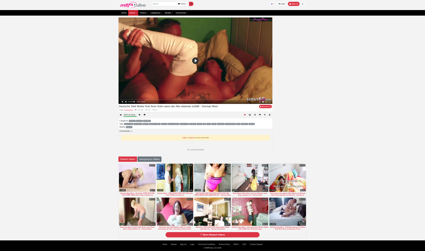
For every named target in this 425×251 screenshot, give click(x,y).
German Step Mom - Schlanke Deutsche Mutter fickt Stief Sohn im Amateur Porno (287, 228)
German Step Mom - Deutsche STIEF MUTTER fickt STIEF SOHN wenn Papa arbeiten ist (137, 194)
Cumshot (139, 121)
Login (282, 4)
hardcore (193, 124)
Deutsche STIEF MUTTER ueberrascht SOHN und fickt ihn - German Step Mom (212, 228)
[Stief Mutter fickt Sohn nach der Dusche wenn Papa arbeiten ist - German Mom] (250, 178)
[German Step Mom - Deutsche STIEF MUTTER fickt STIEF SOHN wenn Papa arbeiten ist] (137, 178)
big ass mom (129, 124)
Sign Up (294, 4)
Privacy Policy (224, 244)
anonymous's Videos (149, 159)
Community (181, 13)
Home (124, 13)
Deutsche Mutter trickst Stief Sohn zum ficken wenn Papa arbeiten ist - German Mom (137, 228)
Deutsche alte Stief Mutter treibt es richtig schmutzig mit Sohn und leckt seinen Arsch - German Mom (175, 229)
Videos (132, 13)
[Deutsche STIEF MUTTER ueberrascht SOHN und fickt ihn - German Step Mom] (212, 212)
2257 (244, 244)
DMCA (236, 244)
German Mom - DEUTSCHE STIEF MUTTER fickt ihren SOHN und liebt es (175, 194)
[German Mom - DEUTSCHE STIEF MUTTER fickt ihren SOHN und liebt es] (175, 178)
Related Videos (127, 159)
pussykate (220, 124)
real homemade (230, 124)
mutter (214, 124)
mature (199, 124)
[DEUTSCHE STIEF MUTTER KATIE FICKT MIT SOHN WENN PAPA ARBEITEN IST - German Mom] (212, 178)
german (163, 124)
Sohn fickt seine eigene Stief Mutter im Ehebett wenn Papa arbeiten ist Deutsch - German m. (287, 194)
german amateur (173, 124)
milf (204, 124)
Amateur (132, 121)
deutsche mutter (155, 124)
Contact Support (256, 244)
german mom (184, 124)
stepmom (244, 124)
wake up (251, 124)
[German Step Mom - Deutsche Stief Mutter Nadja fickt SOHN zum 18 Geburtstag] (250, 212)
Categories (156, 13)
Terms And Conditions (206, 244)
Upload (174, 244)
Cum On (129, 127)
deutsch (145, 124)
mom (208, 124)
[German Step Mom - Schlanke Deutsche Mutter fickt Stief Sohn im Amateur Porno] (287, 212)
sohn (238, 124)
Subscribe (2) (266, 106)
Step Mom (147, 121)
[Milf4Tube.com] (133, 5)
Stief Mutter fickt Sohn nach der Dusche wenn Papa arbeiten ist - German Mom (250, 194)
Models (168, 13)
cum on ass (137, 124)
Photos (143, 13)
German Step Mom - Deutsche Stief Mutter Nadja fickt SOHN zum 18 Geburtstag (250, 228)
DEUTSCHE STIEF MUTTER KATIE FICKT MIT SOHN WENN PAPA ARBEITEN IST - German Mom (212, 194)
